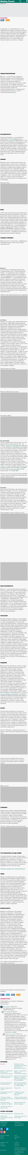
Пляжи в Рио (17, 1088)
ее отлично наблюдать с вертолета (13, 693)
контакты (16, 1145)
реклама (16, 1144)
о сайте (16, 1142)
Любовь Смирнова (10, 1034)
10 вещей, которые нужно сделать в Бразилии (12, 868)
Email (6, 1004)
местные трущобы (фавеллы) (13, 445)
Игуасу (14, 92)
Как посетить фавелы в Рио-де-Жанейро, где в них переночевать (20, 1084)
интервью (2, 1145)
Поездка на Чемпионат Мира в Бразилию (6, 1076)
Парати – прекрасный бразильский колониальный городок (6, 1072)
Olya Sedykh (7, 1011)
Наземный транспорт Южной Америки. (20, 1103)
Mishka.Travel (7, 1)
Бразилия (2, 1064)
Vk (1, 1004)
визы (15, 1135)
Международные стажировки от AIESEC (6, 1103)
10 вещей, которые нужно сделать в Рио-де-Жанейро (6, 1099)
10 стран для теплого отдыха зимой (6, 1107)
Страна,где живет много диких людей (20, 1116)
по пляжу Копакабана (15, 469)
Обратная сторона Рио (6, 1113)
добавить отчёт (4, 1142)
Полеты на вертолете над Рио (6, 1088)
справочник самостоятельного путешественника (19, 1124)
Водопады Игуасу (19, 1113)
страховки (17, 1137)
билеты (2, 1137)
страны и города (4, 1135)
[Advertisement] (14, 55)
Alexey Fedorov (7, 1006)
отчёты (2, 1144)
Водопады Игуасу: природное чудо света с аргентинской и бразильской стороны (20, 1066)
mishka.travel (3, 1122)
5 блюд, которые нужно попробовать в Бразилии (21, 1098)
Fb (3, 1004)
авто (15, 1138)
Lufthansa (10, 140)
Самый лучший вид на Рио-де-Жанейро (6, 1083)
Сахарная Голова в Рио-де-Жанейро (6, 1092)
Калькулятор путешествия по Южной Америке (6, 1117)
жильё (2, 1138)
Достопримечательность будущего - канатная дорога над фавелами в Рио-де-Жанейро (20, 1078)
